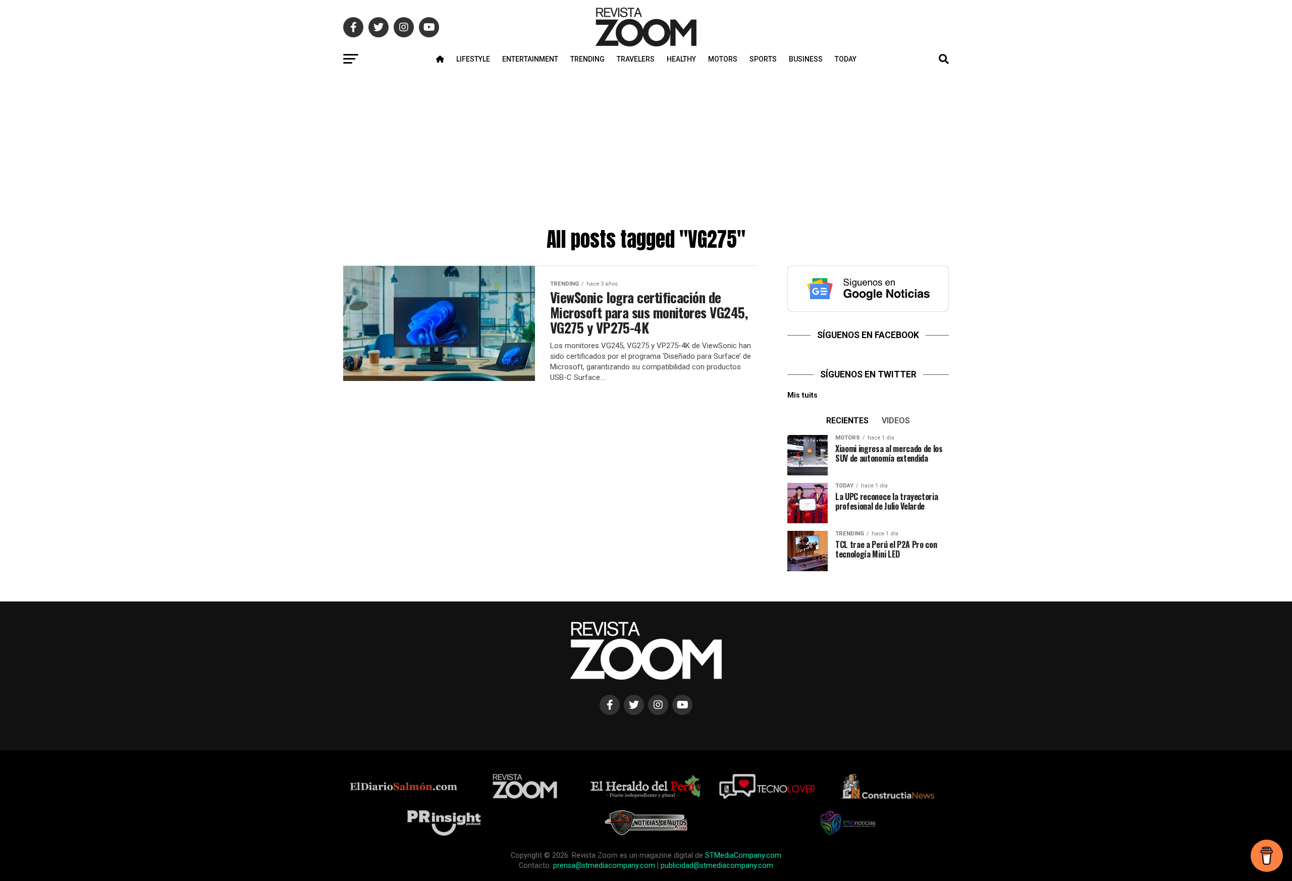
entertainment (530, 59)
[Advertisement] (646, 147)
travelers (636, 59)
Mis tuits (802, 395)
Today (845, 59)
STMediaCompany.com (743, 855)
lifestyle (473, 59)
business (806, 59)
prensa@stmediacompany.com (604, 865)
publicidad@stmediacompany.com (717, 865)
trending (587, 59)
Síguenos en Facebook (868, 335)
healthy (681, 59)
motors (722, 59)
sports (763, 59)
